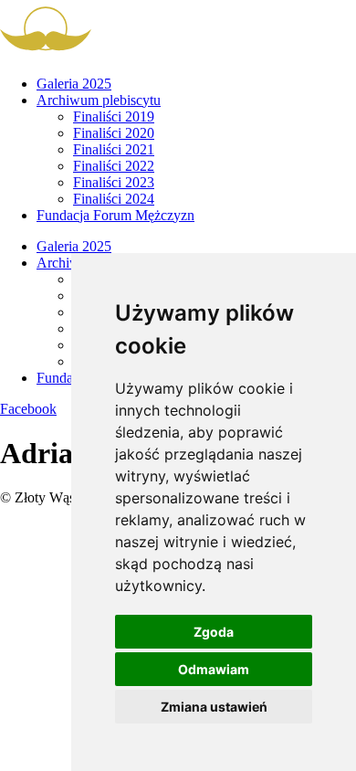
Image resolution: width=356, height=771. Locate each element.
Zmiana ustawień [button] (214, 706)
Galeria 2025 (74, 83)
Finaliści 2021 (113, 149)
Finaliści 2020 (113, 133)
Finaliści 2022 (113, 166)
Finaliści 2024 (113, 198)
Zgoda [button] (214, 631)
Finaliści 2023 (113, 182)
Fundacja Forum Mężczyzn (115, 215)
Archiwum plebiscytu (99, 100)
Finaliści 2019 (113, 116)
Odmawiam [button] (213, 669)
